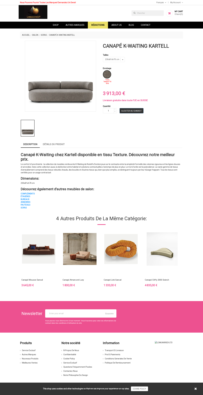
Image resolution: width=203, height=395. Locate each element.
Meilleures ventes (30, 363)
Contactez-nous (70, 371)
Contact (145, 25)
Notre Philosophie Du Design (75, 375)
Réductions (98, 25)
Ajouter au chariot (131, 111)
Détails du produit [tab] (54, 144)
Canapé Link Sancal (112, 280)
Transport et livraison (114, 350)
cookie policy (139, 389)
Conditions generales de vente (118, 359)
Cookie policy (69, 359)
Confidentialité (69, 354)
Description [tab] (30, 144)
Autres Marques (75, 25)
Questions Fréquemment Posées (77, 367)
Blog (131, 25)
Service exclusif (29, 350)
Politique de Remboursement (117, 363)
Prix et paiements (112, 354)
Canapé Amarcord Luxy (73, 280)
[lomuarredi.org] (163, 342)
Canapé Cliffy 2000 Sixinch (157, 280)
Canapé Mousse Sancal (32, 280)
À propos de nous (71, 350)
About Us (116, 25)
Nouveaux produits (30, 359)
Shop (56, 25)
